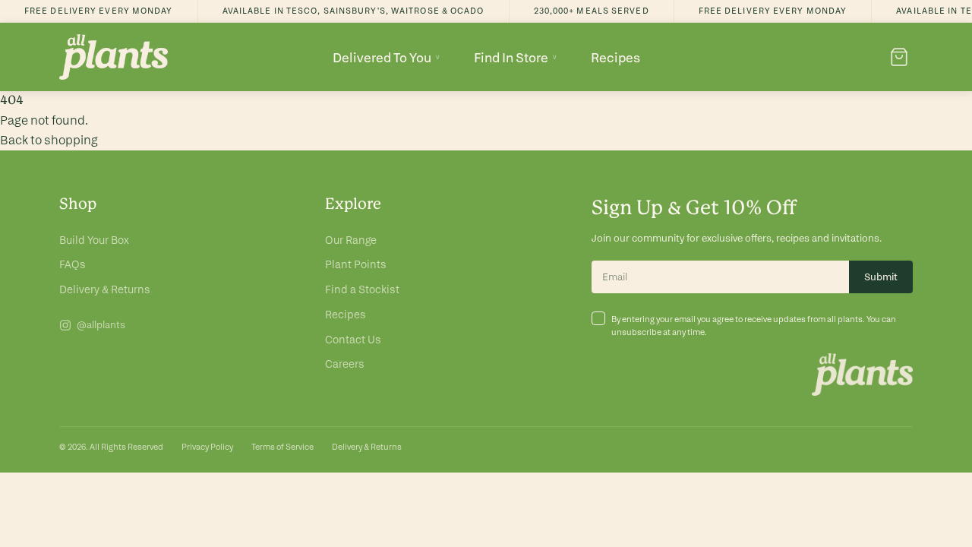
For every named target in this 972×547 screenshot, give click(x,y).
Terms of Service (282, 446)
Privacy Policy (207, 446)
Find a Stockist (362, 289)
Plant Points (356, 264)
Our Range (351, 240)
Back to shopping (49, 140)
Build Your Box (94, 240)
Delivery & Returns (104, 289)
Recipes (615, 57)
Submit (881, 276)
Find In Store (515, 57)
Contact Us (353, 339)
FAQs (72, 264)
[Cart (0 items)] (899, 57)
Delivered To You (386, 57)
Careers (344, 364)
